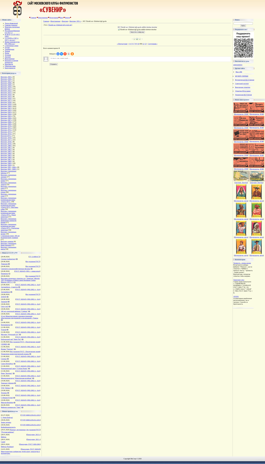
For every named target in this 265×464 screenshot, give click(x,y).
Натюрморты (5, 325)
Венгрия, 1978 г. (6, 142)
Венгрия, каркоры (7, 241)
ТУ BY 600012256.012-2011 (30, 415)
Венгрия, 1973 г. (6, 132)
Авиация (4, 302)
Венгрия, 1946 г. (6, 79)
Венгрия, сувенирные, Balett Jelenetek (9, 244)
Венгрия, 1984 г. (6, 153)
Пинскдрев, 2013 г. (33, 434)
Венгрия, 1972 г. (6, 130)
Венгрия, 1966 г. (6, 118)
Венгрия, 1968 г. (6, 122)
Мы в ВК (239, 72)
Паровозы (4, 273)
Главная (33, 18)
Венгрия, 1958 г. (6, 102)
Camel (3, 442)
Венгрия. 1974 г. (6, 134)
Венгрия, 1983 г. (6, 151)
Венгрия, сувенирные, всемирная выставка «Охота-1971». (9, 200)
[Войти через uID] (58, 53)
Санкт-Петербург (7, 364)
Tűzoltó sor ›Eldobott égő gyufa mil (60, 25)
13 (145, 44)
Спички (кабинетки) (8, 259)
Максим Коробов (7, 402)
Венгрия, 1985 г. (6, 155)
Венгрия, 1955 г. (6, 96)
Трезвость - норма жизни (242, 263)
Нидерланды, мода (241, 201)
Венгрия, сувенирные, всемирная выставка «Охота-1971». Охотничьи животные (10, 227)
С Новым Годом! (7, 398)
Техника (4, 393)
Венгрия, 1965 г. (6, 116)
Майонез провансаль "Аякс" (11, 407)
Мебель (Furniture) (7, 447)
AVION (3, 297)
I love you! (4, 306)
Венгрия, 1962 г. (6, 110)
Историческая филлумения (244, 80)
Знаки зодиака (6, 422)
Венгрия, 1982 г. (6, 149)
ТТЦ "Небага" (6, 388)
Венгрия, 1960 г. (6, 106)
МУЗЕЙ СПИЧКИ (241, 76)
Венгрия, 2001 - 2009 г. (9, 169)
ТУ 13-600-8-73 (34, 257)
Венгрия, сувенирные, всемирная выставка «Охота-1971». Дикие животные (9, 214)
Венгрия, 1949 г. (6, 85)
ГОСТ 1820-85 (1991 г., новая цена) (27, 271)
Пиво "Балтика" (6, 373)
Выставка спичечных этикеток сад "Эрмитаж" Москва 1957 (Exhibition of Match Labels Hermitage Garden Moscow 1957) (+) (20, 280)
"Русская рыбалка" (7, 432)
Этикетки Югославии (243, 91)
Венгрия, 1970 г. (6, 126)
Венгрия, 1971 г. (6, 128)
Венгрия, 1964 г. (6, 114)
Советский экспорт (242, 83)
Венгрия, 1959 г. (6, 104)
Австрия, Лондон (241, 183)
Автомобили (5, 292)
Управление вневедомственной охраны (15, 354)
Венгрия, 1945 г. (6, 77)
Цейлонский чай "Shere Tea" (11, 339)
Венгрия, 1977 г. (6, 140)
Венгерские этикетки (242, 87)
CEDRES (4, 344)
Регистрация (53, 18)
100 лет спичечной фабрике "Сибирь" (14, 311)
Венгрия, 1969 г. (6, 124)
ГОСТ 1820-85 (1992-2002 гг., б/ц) (28, 285)
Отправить (53, 64)
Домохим (4, 264)
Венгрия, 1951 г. (6, 89)
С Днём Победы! (7, 417)
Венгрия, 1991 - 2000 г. (9, 167)
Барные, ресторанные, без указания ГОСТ (25, 430)
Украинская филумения (243, 95)
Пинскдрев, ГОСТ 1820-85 (30, 449)
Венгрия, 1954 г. (6, 94)
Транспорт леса (238, 280)
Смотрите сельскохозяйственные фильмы (15, 269)
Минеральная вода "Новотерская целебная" (16, 378)
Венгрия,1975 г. (6, 136)
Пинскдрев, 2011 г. (33, 439)
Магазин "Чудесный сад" (10, 334)
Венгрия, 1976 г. (6, 138)
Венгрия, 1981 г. (6, 147)
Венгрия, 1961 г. (6, 108)
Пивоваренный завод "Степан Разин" (14, 368)
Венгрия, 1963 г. (6, 112)
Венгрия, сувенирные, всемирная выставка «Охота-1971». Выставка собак (9, 206)
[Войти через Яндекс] (65, 53)
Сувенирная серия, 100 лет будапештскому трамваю (10, 237)
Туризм (3, 330)
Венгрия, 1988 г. (6, 161)
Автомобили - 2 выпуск (9, 287)
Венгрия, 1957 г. (6, 100)
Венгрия (65, 21)
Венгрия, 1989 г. (6, 163)
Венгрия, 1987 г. (6, 159)
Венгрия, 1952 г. (6, 90)
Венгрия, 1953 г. (6, 92)
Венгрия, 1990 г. (6, 165)
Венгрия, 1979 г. (6, 144)
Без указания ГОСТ (33, 261)
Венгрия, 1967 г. (6, 120)
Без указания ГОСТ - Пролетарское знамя (25, 342)
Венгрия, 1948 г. (6, 83)
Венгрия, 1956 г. (6, 98)
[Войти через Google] (68, 54)
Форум (67, 18)
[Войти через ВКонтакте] (61, 53)
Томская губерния (7, 383)
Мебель (3, 437)
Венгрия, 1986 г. (6, 157)
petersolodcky (237, 65)
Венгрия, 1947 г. (6, 81)
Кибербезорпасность (8, 427)
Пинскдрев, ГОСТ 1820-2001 (30, 444)
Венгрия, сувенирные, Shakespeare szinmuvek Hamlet (9, 220)
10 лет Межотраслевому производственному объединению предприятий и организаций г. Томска (19, 317)
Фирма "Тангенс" (7, 349)
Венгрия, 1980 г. (6, 145)
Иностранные (43, 18)
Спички (4, 359)
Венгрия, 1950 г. (6, 87)
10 (138, 44)
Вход (61, 18)
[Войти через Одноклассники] (72, 53)
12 (143, 44)
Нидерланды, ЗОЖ (241, 114)
